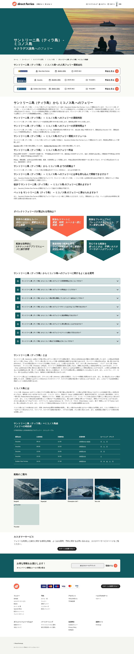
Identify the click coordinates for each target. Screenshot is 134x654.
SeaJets (16, 146)
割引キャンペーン (19, 611)
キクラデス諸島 (38, 59)
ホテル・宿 (44, 598)
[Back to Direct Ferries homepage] (23, 4)
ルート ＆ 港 (17, 606)
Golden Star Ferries (50, 146)
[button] (67, 281)
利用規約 (71, 630)
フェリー (43, 601)
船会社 (16, 604)
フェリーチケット (19, 614)
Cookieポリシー (73, 624)
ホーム (16, 59)
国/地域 (16, 598)
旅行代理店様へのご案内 (48, 627)
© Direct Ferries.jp (18, 643)
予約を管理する (72, 598)
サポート (98, 598)
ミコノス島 (51, 59)
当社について (18, 627)
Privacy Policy (72, 627)
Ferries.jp (98, 624)
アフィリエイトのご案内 (48, 624)
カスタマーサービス (19, 601)
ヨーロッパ (25, 59)
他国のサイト (18, 624)
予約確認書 (71, 601)
